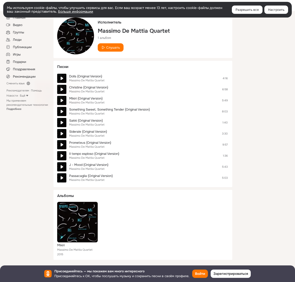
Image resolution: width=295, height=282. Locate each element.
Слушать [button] (113, 47)
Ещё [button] (22, 95)
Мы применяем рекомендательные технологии (27, 105)
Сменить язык (15, 83)
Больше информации (75, 11)
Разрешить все (247, 10)
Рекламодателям (17, 90)
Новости (12, 95)
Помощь (36, 90)
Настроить (276, 10)
